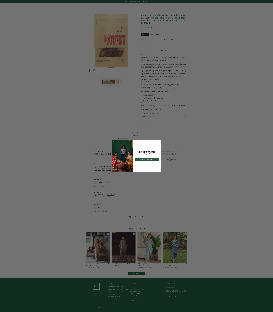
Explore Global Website (147, 159)
